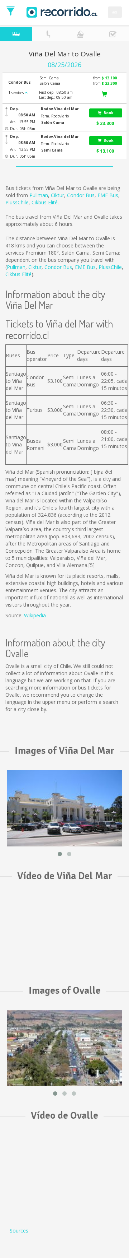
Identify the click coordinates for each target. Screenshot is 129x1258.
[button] (63, 109)
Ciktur (57, 195)
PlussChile (17, 202)
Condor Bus (81, 195)
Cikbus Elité (45, 202)
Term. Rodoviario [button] (55, 116)
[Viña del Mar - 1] (64, 808)
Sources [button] (19, 1230)
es (115, 12)
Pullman (38, 195)
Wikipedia (35, 615)
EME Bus (107, 195)
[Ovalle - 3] (64, 1048)
